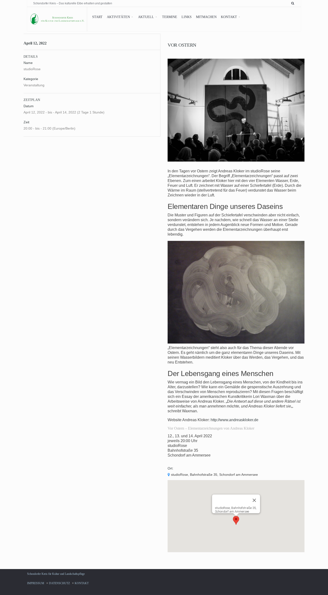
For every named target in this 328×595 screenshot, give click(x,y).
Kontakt (229, 17)
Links (187, 17)
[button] (236, 520)
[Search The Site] (293, 3)
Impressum (35, 583)
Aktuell (146, 17)
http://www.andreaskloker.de (234, 420)
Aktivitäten (118, 17)
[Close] (254, 500)
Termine (169, 17)
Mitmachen (206, 17)
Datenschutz (59, 583)
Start (97, 17)
